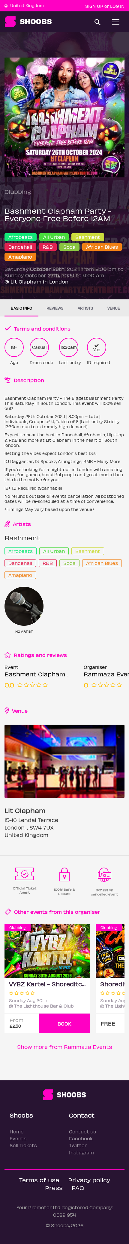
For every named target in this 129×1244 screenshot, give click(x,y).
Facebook (81, 1138)
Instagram (81, 1152)
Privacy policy (89, 1179)
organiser (87, 912)
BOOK (64, 1023)
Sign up (94, 6)
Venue (113, 308)
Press (54, 1187)
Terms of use (39, 1179)
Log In (117, 6)
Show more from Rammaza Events (64, 1047)
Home (17, 1131)
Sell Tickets (23, 1145)
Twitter (78, 1145)
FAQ (78, 1187)
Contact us (82, 1131)
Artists (85, 308)
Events (18, 1138)
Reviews (54, 308)
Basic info (21, 308)
